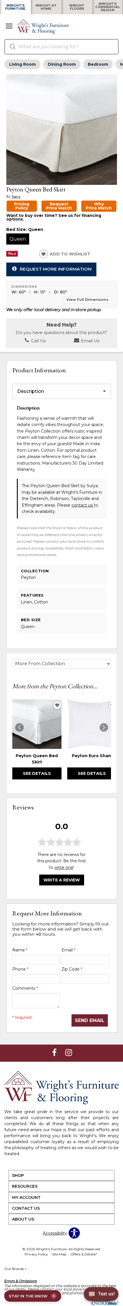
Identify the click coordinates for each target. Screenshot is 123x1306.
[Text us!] (101, 1295)
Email (68, 950)
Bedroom (98, 64)
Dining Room (62, 64)
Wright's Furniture (15, 7)
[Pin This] (12, 255)
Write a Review (61, 880)
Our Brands (15, 1269)
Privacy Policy (36, 1254)
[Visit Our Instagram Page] (68, 1052)
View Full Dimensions (87, 299)
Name (19, 950)
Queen (17, 239)
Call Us (37, 340)
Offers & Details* (83, 1254)
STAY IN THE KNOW (32, 1296)
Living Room (22, 64)
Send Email (89, 1020)
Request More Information (56, 269)
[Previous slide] (19, 727)
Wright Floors (76, 7)
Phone (20, 969)
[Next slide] (104, 727)
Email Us (89, 340)
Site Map (59, 1254)
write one (63, 867)
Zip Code (71, 969)
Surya (16, 196)
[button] (9, 26)
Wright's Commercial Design (107, 7)
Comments (25, 988)
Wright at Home (46, 7)
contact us (83, 505)
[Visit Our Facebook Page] (55, 1052)
